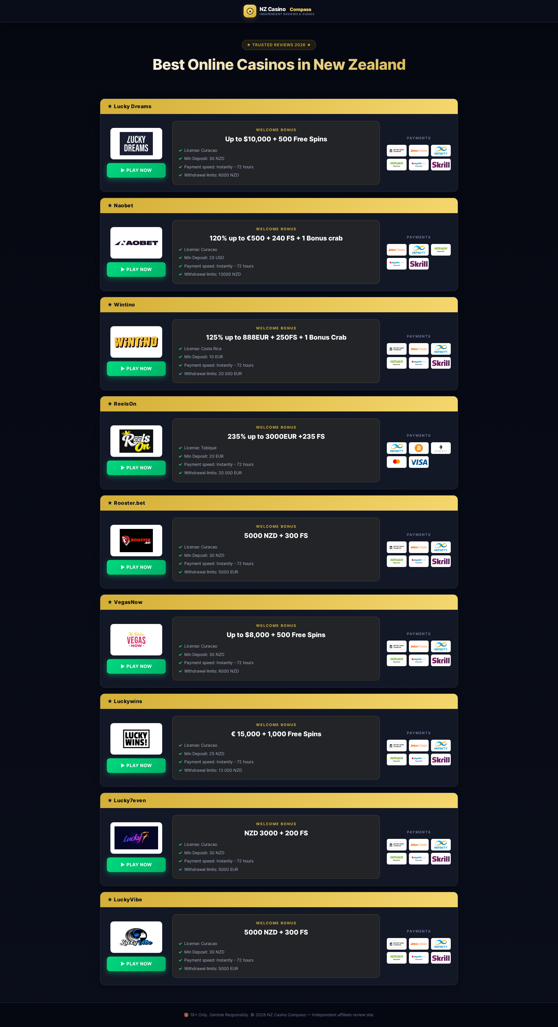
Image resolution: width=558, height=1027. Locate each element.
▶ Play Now (136, 170)
